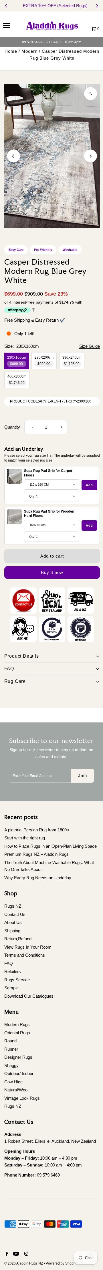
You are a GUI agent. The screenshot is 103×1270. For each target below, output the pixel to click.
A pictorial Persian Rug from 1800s (36, 829)
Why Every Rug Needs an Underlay (37, 877)
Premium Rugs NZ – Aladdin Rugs (36, 854)
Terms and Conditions (24, 955)
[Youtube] (15, 1254)
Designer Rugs (18, 1057)
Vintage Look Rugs (22, 1098)
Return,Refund (17, 938)
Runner (11, 1049)
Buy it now (52, 572)
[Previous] (6, 5)
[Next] (96, 5)
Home (11, 51)
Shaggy (11, 1065)
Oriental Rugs (17, 1032)
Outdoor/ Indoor (18, 1073)
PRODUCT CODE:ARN (28, 401)
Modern (29, 51)
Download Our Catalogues (29, 996)
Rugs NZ (12, 906)
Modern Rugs (17, 1024)
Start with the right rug (24, 837)
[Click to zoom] (90, 93)
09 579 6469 (48, 1175)
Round (10, 1040)
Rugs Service (17, 979)
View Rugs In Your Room (28, 947)
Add (89, 485)
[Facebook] (6, 1254)
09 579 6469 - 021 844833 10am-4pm (51, 42)
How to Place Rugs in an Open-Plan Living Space (50, 846)
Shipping (12, 930)
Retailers (12, 971)
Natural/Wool (16, 1089)
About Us (13, 922)
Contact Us (14, 914)
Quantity (12, 427)
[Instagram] (25, 1254)
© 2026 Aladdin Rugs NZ (24, 1263)
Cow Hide (13, 1081)
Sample (11, 987)
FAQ (8, 963)
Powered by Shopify (61, 1263)
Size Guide (89, 346)
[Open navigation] (11, 25)
